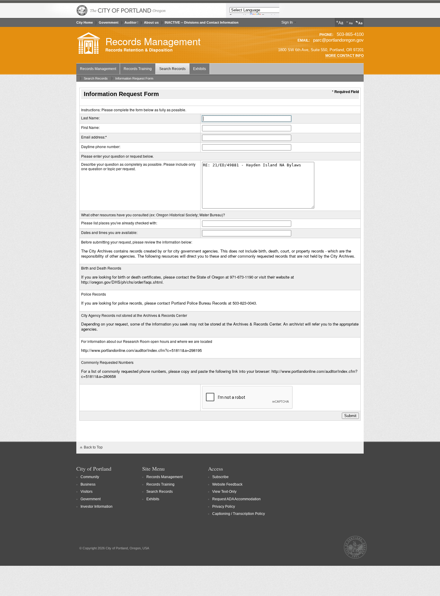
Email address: (93, 136)
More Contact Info (344, 56)
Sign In (287, 22)
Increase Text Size (340, 22)
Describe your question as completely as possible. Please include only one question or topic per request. (138, 166)
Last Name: (90, 117)
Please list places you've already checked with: (119, 222)
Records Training (138, 69)
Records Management (153, 41)
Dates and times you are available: (109, 232)
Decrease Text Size (349, 22)
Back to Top (93, 447)
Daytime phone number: (100, 146)
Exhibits (199, 69)
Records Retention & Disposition (139, 50)
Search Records (172, 69)
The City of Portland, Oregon (121, 10)
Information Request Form (134, 78)
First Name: (90, 127)
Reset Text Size (359, 22)
